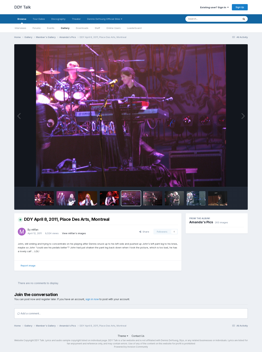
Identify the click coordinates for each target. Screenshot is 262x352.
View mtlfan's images (74, 233)
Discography (58, 18)
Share (145, 231)
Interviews (20, 28)
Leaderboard (134, 28)
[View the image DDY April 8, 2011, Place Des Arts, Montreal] (44, 198)
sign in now (92, 299)
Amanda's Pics (201, 222)
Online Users (113, 28)
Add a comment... (30, 313)
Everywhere (229, 18)
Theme (122, 335)
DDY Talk (22, 7)
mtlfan (34, 229)
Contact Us (138, 335)
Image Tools (233, 180)
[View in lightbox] (131, 115)
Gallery (65, 28)
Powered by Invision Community (131, 346)
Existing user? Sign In (213, 7)
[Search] (244, 19)
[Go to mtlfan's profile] (22, 232)
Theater (76, 18)
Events (50, 28)
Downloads (82, 28)
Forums (37, 28)
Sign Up (240, 7)
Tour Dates (39, 18)
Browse (21, 18)
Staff (97, 28)
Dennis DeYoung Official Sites (104, 18)
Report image (28, 265)
